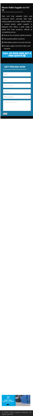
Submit (5, 113)
